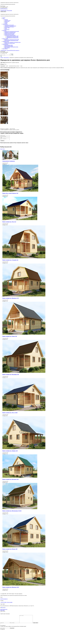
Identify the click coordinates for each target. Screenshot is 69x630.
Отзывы (5, 23)
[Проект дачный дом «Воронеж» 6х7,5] (23, 296)
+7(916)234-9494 (9, 10)
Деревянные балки (5, 41)
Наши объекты (5, 48)
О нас (3, 18)
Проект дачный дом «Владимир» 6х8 (10, 374)
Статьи (5, 28)
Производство (6, 21)
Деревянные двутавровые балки (10, 32)
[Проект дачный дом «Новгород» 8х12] (23, 585)
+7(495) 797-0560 (3, 602)
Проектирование (5, 44)
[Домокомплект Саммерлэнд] (10, 159)
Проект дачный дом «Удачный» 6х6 (10, 259)
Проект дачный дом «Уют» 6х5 (9, 221)
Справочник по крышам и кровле (10, 25)
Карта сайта (2, 610)
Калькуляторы (6, 29)
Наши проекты (7, 47)
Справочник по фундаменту (9, 26)
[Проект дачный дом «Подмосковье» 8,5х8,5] (19, 508)
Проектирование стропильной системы (11, 40)
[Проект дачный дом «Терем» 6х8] (23, 334)
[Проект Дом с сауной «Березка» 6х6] (20, 191)
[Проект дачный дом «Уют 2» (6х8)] (23, 410)
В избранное (2, 629)
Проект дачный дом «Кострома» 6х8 (10, 479)
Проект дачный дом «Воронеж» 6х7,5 (10, 298)
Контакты (6, 19)
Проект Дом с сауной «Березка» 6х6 (10, 193)
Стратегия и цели (7, 20)
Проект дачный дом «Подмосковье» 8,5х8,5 (12, 510)
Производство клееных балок (9, 33)
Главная (3, 17)
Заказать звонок (3, 11)
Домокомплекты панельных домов (12, 35)
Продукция (4, 30)
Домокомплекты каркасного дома (12, 36)
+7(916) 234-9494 (9, 602)
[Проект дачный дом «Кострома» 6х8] (19, 477)
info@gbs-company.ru (4, 8)
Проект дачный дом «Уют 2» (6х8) (9, 412)
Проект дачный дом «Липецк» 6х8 (10, 450)
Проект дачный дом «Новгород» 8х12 (10, 587)
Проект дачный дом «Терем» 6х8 (9, 336)
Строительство (5, 24)
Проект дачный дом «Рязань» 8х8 (9, 549)
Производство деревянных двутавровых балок (12, 42)
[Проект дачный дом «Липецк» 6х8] (23, 448)
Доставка (6, 22)
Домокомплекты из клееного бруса (12, 37)
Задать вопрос (2, 611)
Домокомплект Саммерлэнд (8, 161)
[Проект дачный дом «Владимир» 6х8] (23, 372)
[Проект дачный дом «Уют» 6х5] (19, 219)
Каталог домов (7, 27)
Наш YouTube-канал (3, 609)
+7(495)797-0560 (3, 10)
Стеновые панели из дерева (9, 34)
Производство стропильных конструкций (11, 31)
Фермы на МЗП (5, 38)
